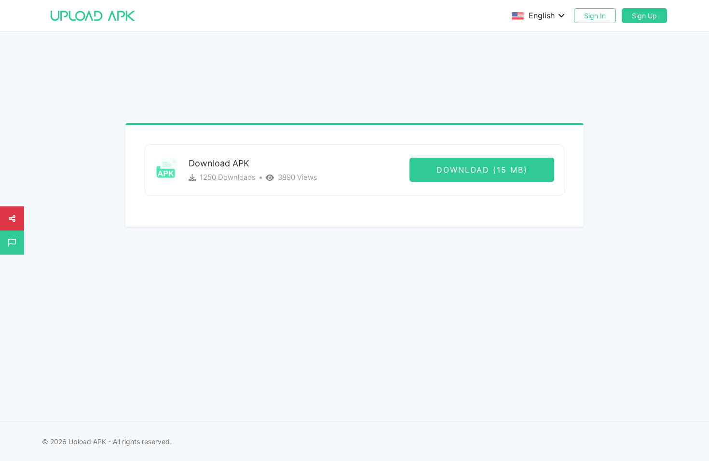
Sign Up (644, 16)
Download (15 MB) (482, 170)
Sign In (595, 16)
